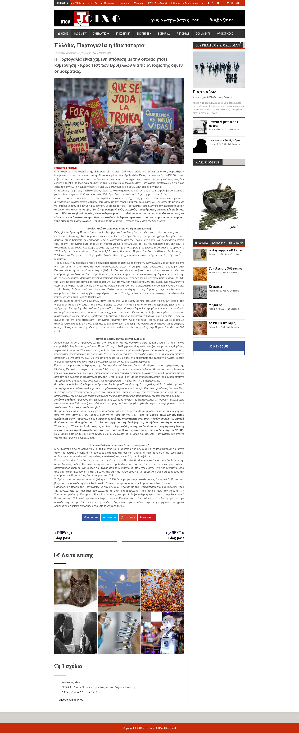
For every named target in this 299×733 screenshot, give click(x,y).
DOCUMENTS (203, 33)
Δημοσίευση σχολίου (71, 699)
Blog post (62, 538)
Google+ (129, 517)
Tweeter (111, 517)
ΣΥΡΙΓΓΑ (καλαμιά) (157, 3)
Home (64, 33)
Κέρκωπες (123, 3)
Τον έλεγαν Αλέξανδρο (224, 140)
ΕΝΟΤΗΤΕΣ (143, 33)
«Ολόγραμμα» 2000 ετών (72, 3)
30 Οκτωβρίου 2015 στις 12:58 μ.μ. (82, 692)
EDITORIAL (164, 33)
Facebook (92, 517)
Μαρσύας (138, 3)
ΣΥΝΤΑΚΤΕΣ (100, 33)
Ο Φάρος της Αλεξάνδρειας (184, 3)
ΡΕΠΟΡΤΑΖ (183, 33)
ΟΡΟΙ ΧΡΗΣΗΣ (225, 33)
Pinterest (148, 517)
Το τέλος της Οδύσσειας (101, 3)
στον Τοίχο (149, 728)
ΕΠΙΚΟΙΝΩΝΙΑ (122, 33)
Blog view (80, 33)
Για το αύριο (204, 92)
